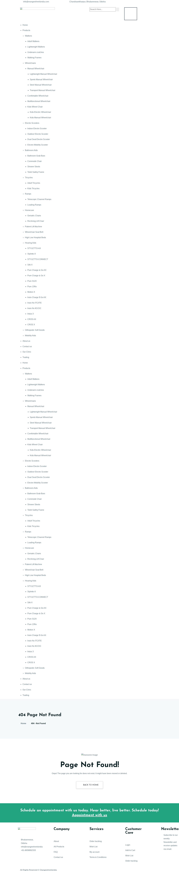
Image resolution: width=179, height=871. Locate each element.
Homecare (29, 210)
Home (25, 25)
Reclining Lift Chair (35, 221)
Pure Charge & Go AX (36, 270)
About (56, 841)
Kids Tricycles (33, 188)
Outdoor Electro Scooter (37, 134)
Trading (26, 357)
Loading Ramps (34, 205)
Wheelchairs (30, 63)
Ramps (28, 194)
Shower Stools (33, 167)
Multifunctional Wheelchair (38, 101)
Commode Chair (34, 161)
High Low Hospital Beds (35, 237)
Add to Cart (130, 850)
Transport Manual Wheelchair (42, 90)
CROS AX (31, 319)
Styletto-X (31, 254)
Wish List (93, 847)
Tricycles (29, 177)
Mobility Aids (30, 335)
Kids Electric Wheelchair (40, 112)
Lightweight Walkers (36, 47)
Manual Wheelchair (35, 69)
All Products (59, 847)
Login (127, 845)
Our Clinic (27, 352)
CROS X (31, 325)
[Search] (117, 9)
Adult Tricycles (33, 183)
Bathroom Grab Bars (36, 156)
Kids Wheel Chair (35, 107)
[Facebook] (21, 858)
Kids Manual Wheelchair (40, 118)
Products (26, 30)
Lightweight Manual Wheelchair (43, 74)
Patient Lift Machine (33, 227)
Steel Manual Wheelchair (41, 85)
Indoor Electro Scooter (37, 128)
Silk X (30, 265)
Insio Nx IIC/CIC (34, 308)
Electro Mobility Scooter (37, 145)
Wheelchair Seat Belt (34, 232)
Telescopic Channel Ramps (39, 199)
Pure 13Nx (32, 286)
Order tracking (96, 841)
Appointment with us (89, 815)
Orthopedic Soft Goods (35, 330)
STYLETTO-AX (34, 248)
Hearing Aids (30, 243)
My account (94, 852)
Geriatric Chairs (34, 216)
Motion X (31, 292)
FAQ (56, 852)
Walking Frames (34, 58)
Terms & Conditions (98, 857)
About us (26, 341)
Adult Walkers (33, 41)
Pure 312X (32, 281)
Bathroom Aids (31, 150)
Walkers (28, 36)
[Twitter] (27, 858)
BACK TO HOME (91, 785)
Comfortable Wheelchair (37, 96)
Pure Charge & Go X (36, 276)
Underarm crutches (35, 52)
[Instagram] (21, 865)
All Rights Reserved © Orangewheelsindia (38, 870)
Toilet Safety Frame (35, 172)
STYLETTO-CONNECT (37, 259)
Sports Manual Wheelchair (41, 79)
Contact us (27, 346)
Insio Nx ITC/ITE (34, 303)
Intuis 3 (30, 314)
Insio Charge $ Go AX (36, 297)
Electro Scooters (32, 123)
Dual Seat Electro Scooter (38, 139)
